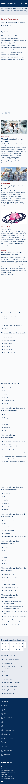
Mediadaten (4, 774)
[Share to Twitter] (9, 113)
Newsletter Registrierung (7, 778)
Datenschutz (4, 768)
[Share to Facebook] (6, 113)
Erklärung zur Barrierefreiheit (8, 772)
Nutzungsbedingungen (6, 776)
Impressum (4, 767)
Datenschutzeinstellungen (7, 770)
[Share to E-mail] (2, 113)
